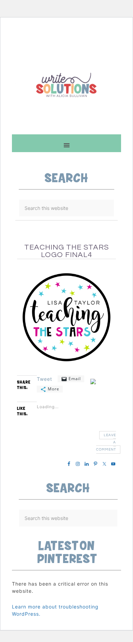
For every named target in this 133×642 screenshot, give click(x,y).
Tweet (44, 379)
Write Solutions (66, 85)
